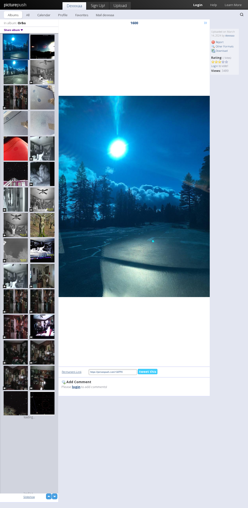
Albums (13, 15)
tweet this (147, 371)
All (28, 15)
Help (213, 5)
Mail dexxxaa (105, 15)
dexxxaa (229, 35)
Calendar (43, 15)
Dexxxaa (74, 5)
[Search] (242, 14)
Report (219, 42)
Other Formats (224, 46)
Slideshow (29, 497)
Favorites (81, 15)
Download (221, 50)
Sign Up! (98, 5)
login (76, 387)
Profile (63, 15)
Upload (120, 5)
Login (214, 66)
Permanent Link (71, 372)
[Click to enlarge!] (134, 196)
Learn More (233, 5)
